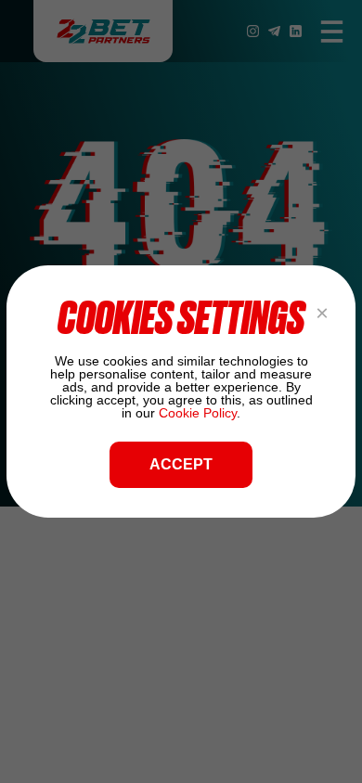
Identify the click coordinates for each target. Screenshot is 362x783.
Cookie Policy (198, 412)
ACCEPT (181, 464)
